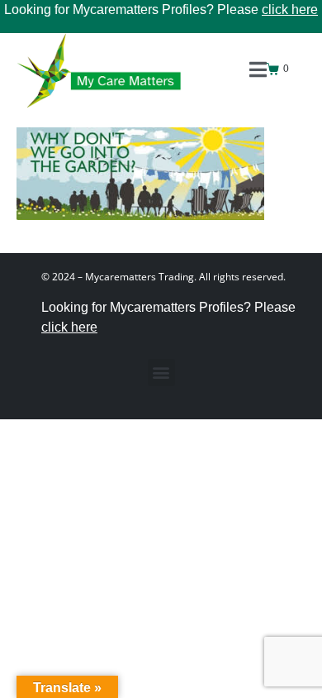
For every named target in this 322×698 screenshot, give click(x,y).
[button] (161, 372)
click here (290, 9)
